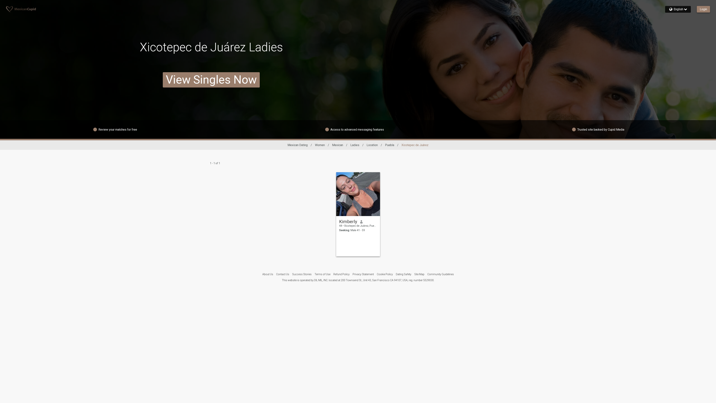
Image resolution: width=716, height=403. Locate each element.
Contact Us (282, 274)
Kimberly (348, 221)
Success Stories (302, 274)
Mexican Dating (298, 145)
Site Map (419, 274)
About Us (267, 274)
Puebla (389, 145)
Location (372, 145)
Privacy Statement (363, 274)
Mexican (337, 145)
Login (703, 9)
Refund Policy (341, 274)
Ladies (354, 145)
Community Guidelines (440, 274)
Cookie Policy (385, 274)
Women (320, 145)
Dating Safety (403, 274)
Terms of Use (322, 274)
